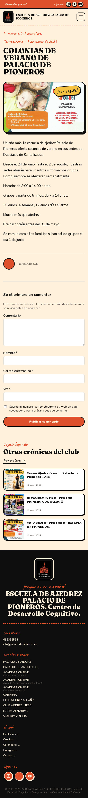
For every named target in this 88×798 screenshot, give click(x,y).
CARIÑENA (10, 695)
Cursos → (9, 755)
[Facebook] (74, 4)
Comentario (12, 315)
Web (6, 389)
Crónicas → (10, 739)
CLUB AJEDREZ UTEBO (17, 705)
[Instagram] (68, 4)
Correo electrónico (18, 371)
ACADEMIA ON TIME (16, 674)
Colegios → (10, 750)
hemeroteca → (14, 460)
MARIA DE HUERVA (15, 711)
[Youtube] (80, 4)
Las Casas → (11, 734)
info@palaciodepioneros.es (20, 644)
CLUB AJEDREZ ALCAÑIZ (18, 700)
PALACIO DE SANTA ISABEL (20, 667)
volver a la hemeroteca (24, 33)
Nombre (10, 353)
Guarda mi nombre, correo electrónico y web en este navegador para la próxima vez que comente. (43, 409)
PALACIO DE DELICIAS (17, 662)
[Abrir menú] (81, 17)
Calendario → (11, 745)
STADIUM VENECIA (15, 716)
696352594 (10, 640)
